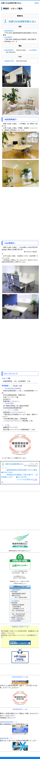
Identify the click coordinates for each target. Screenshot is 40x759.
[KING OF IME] (20, 570)
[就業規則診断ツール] (20, 730)
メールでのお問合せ (15, 620)
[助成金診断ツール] (20, 746)
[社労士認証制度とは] (20, 682)
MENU (37, 3)
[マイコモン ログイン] (20, 643)
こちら (24, 583)
